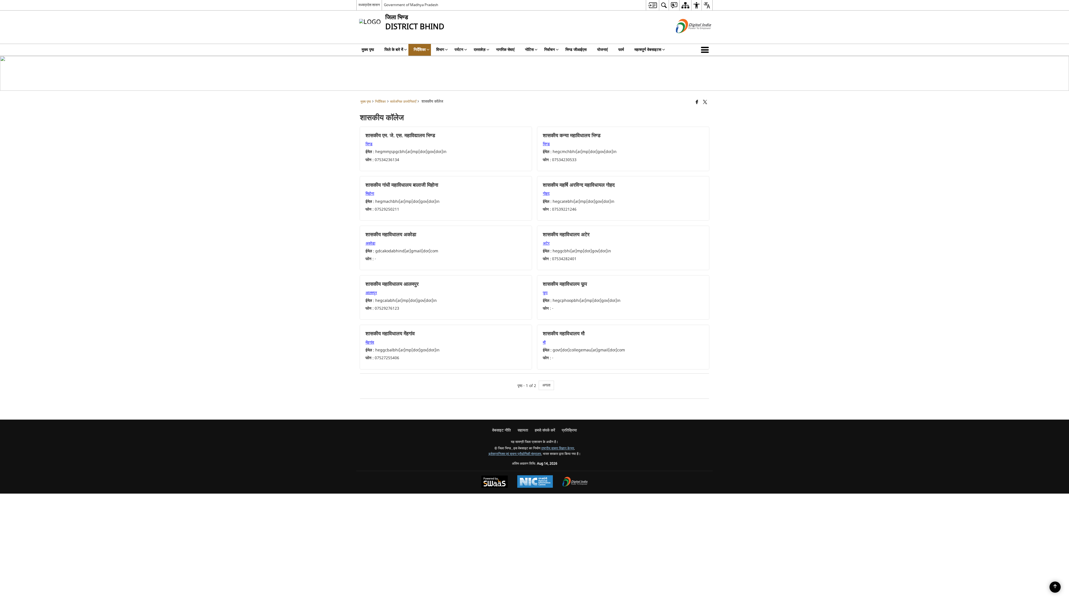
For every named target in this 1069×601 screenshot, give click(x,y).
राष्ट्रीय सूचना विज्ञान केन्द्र (557, 448)
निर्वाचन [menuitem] (549, 50)
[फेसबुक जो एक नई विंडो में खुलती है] (696, 102)
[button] (706, 50)
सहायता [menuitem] (523, 430)
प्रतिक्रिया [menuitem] (569, 430)
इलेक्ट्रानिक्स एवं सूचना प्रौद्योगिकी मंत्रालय (515, 454)
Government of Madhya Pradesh (411, 5)
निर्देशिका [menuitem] (420, 50)
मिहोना (370, 193)
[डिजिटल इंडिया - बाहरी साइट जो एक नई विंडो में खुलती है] (687, 38)
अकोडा (370, 243)
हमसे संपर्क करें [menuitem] (545, 430)
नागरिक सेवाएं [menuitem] (505, 50)
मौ (544, 342)
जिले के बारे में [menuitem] (393, 50)
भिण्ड (369, 144)
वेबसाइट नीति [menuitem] (501, 430)
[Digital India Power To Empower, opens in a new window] (575, 482)
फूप (545, 293)
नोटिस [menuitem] (529, 50)
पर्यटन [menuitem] (459, 50)
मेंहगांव (370, 342)
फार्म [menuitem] (621, 50)
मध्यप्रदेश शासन (369, 5)
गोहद (546, 193)
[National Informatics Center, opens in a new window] (535, 482)
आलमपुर (371, 293)
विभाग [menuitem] (440, 50)
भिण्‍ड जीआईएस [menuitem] (576, 50)
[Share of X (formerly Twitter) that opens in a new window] (705, 102)
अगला (546, 385)
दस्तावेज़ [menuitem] (480, 50)
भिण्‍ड (546, 144)
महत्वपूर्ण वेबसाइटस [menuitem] (647, 50)
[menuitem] (652, 5)
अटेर (546, 243)
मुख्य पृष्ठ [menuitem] (368, 50)
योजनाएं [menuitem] (602, 50)
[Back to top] (1055, 587)
